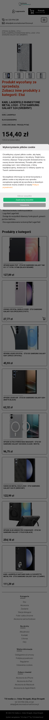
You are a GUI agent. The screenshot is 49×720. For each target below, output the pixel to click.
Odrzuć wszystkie (24, 196)
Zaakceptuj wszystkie (24, 200)
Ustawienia (24, 205)
